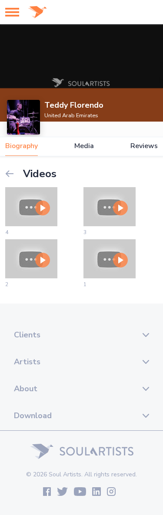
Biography (21, 146)
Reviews (144, 146)
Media (84, 146)
